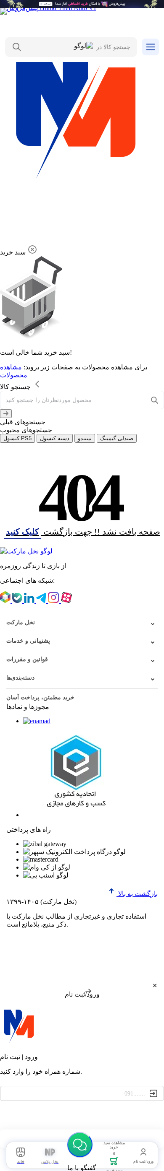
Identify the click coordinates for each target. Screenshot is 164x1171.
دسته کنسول (54, 438)
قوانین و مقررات (27, 659)
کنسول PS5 (17, 438)
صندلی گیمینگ (116, 438)
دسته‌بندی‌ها (20, 678)
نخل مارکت (20, 622)
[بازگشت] (6, 413)
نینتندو (85, 438)
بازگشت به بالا (137, 893)
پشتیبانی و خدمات (28, 641)
